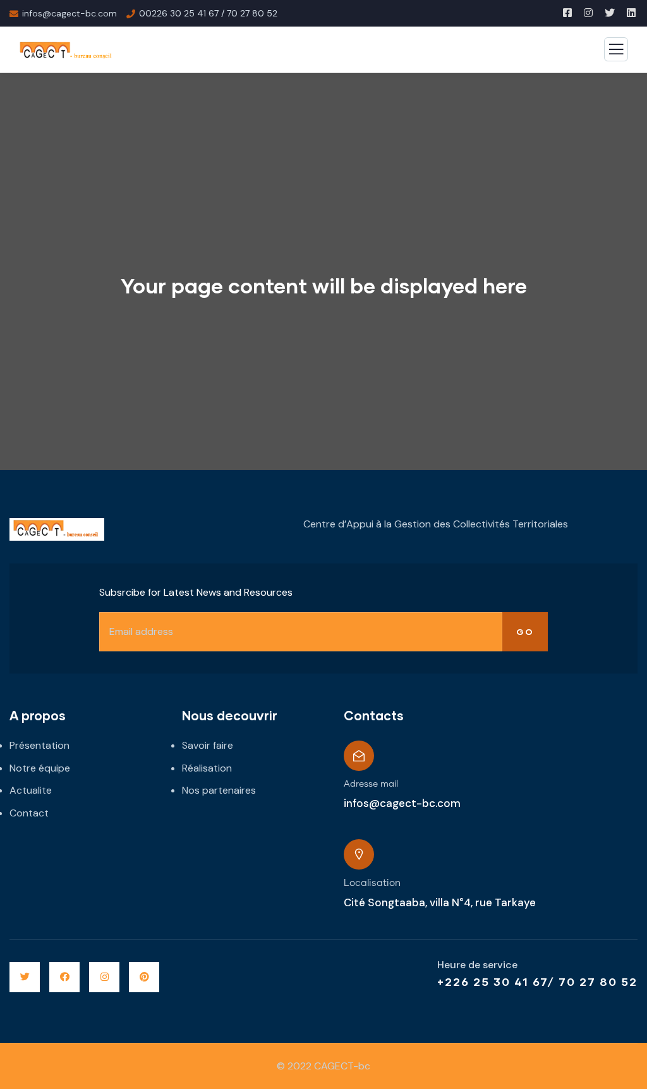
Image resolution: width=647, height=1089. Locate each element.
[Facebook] (64, 977)
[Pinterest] (144, 977)
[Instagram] (104, 977)
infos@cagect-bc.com (402, 803)
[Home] (56, 529)
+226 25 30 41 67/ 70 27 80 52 (537, 981)
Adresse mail (371, 784)
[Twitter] (24, 977)
